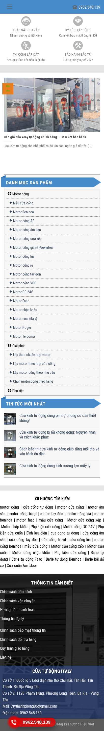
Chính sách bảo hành (16, 591)
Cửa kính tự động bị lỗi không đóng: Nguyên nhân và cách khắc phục (57, 435)
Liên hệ (5, 657)
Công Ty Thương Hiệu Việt (74, 724)
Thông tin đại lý (12, 618)
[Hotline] (14, 722)
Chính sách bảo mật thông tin (23, 630)
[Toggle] (97, 194)
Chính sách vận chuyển (17, 600)
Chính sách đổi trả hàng (18, 639)
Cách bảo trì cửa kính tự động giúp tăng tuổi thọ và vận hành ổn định (59, 451)
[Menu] (10, 7)
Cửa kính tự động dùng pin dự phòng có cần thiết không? (57, 418)
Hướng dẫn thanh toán (17, 609)
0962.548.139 (89, 7)
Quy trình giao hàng (15, 648)
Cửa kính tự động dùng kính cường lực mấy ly (54, 465)
